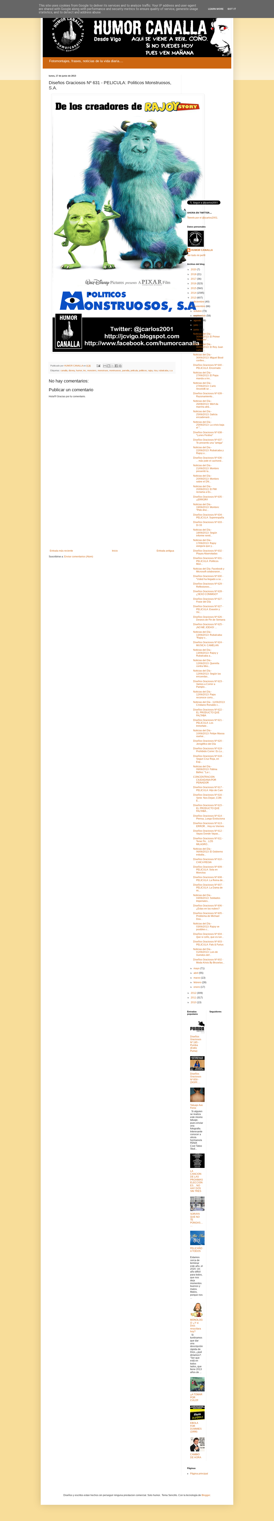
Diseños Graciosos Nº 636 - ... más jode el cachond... (208, 459)
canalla (64, 370)
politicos (143, 370)
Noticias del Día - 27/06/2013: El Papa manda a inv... (205, 375)
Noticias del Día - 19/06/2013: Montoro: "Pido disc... (206, 507)
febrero (198, 982)
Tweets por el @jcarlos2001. (202, 217)
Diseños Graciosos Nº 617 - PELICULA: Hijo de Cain (208, 788)
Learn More (215, 9)
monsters (91, 370)
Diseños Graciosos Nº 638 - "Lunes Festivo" (208, 434)
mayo (197, 968)
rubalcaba (163, 370)
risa (155, 370)
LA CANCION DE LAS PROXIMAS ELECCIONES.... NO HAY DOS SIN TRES (196, 1181)
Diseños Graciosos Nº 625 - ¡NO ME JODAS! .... (208, 626)
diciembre (199, 301)
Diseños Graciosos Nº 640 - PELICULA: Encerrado (208, 366)
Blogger (206, 1495)
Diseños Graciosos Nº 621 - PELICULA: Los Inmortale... (208, 723)
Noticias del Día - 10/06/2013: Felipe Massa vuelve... (208, 733)
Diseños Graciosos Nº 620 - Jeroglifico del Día (208, 742)
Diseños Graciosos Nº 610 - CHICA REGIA (208, 860)
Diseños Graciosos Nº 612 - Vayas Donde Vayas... (208, 832)
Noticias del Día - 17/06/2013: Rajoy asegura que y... (204, 543)
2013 (194, 297)
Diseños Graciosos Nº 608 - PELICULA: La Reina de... (208, 878)
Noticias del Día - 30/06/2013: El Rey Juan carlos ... (208, 347)
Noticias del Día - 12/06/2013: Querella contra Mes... (206, 663)
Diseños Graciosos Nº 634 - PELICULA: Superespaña (208, 516)
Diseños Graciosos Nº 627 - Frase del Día (208, 600)
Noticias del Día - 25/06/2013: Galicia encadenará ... (205, 414)
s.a (171, 370)
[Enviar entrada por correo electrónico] (98, 365)
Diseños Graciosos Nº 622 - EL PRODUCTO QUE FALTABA (208, 712)
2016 (194, 283)
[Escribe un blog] (109, 366)
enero (197, 987)
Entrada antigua (165, 550)
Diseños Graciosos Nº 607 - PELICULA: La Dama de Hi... (208, 887)
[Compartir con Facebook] (116, 366)
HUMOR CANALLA (202, 250)
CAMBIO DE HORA (195, 1456)
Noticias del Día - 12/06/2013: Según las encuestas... (207, 673)
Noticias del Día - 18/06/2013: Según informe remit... (205, 532)
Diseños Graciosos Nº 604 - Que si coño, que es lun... (208, 935)
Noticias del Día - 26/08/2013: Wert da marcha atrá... (205, 404)
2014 (194, 292)
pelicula (134, 370)
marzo (197, 977)
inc (84, 370)
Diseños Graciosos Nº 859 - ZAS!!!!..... (195, 1078)
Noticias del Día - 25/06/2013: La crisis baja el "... (208, 425)
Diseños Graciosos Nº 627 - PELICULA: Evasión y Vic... (208, 609)
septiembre (200, 315)
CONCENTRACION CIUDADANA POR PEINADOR (204, 779)
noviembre (200, 306)
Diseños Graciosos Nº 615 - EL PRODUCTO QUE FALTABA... (208, 808)
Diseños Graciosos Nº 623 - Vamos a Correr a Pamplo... (208, 684)
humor (79, 370)
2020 (194, 269)
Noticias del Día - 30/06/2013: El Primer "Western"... (206, 336)
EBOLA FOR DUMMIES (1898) (196, 1427)
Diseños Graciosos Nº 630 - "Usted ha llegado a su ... (208, 577)
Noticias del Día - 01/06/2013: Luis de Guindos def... (205, 952)
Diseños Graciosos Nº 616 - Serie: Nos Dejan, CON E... (208, 797)
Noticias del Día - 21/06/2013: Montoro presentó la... (206, 468)
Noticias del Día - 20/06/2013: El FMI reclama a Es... (205, 489)
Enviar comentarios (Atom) (78, 556)
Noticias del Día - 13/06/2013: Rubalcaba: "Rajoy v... (207, 635)
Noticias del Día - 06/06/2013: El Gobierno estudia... (208, 851)
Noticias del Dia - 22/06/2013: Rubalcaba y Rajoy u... (208, 450)
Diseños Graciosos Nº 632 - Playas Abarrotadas (208, 552)
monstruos (103, 370)
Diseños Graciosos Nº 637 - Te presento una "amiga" (208, 441)
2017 (194, 278)
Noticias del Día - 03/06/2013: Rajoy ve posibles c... (206, 926)
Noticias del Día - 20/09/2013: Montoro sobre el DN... (206, 478)
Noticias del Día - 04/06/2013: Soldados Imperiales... (206, 898)
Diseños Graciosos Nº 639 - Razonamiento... (208, 395)
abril (196, 973)
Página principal (199, 1473)
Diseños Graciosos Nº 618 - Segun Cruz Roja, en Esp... (208, 759)
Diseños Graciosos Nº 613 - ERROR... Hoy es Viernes (208, 824)
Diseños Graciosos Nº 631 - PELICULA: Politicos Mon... (208, 561)
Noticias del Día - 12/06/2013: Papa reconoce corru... (204, 694)
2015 (194, 288)
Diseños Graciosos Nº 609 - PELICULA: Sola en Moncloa (208, 869)
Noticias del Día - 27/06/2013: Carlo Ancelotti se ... (204, 386)
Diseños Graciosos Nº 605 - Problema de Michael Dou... (208, 916)
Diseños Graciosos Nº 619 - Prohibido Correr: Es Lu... (208, 750)
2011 (194, 997)
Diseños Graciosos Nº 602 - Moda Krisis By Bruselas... (208, 961)
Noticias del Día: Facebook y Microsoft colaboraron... (208, 570)
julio (196, 325)
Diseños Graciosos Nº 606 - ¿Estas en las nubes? (208, 907)
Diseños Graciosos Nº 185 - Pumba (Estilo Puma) (195, 1043)
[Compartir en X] (113, 366)
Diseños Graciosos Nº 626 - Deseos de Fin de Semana (209, 618)
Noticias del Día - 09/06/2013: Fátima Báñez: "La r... (205, 769)
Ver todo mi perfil (196, 255)
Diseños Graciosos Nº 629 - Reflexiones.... (208, 585)
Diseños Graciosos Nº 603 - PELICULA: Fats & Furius (208, 943)
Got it (231, 9)
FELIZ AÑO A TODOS (196, 1250)
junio (197, 329)
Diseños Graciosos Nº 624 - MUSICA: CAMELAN (208, 644)
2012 (194, 993)
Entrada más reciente (61, 550)
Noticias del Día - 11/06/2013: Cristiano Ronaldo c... (209, 703)
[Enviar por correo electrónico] (105, 366)
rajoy (150, 370)
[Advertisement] (112, 516)
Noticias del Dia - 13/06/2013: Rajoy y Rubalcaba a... (205, 653)
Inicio (115, 550)
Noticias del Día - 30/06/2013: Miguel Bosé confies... (208, 357)
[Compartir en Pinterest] (120, 366)
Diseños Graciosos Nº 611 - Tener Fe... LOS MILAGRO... (208, 841)
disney (72, 370)
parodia (125, 370)
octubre (198, 311)
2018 (194, 274)
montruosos (115, 370)
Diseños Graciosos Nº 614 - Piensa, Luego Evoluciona (209, 817)
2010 (194, 1002)
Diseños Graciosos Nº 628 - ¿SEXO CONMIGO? (208, 593)
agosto (198, 320)
